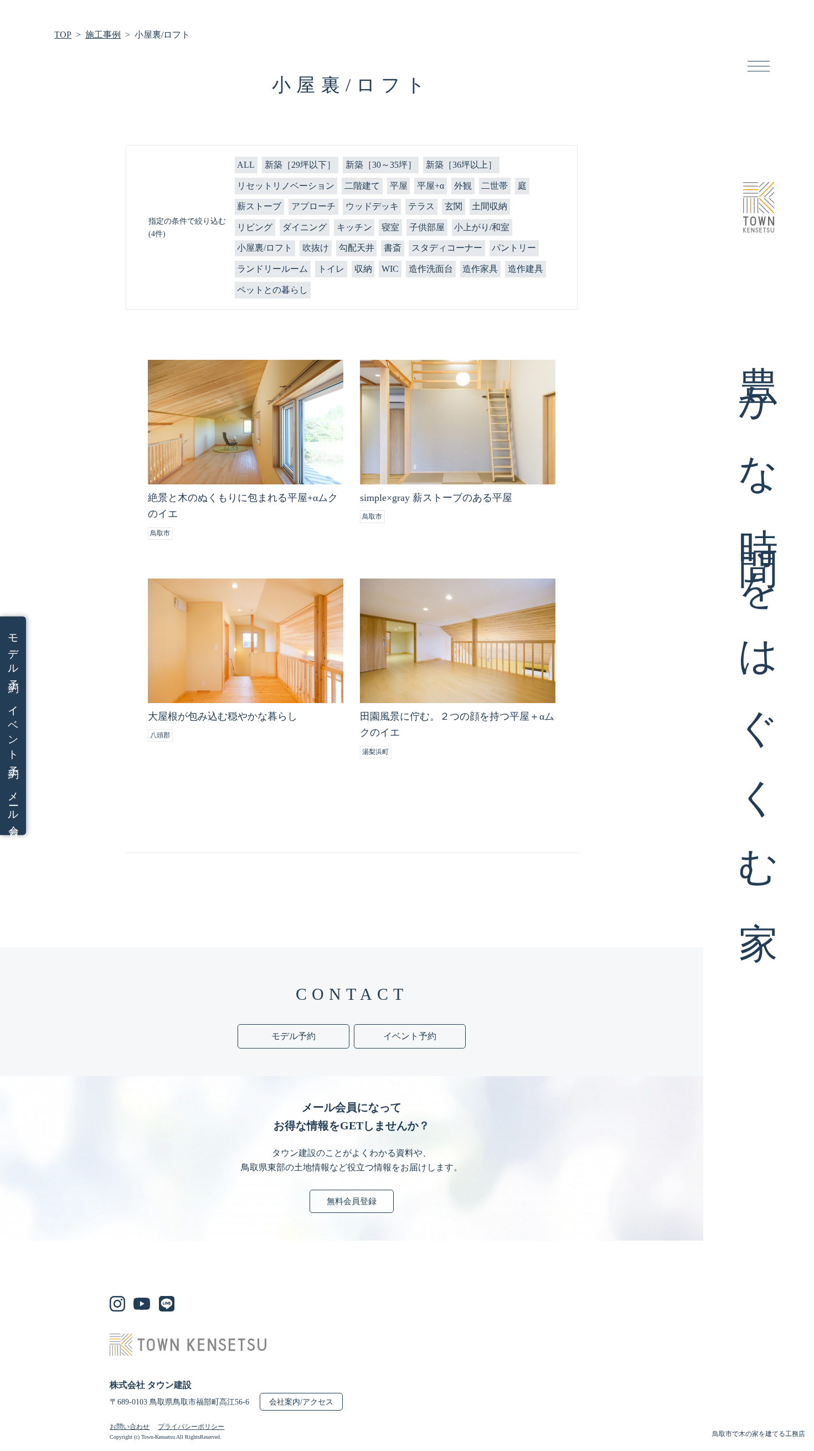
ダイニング (304, 227)
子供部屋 (427, 227)
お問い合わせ (130, 1427)
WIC (390, 268)
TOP (62, 34)
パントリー (514, 247)
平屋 (399, 185)
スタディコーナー (446, 247)
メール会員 (13, 804)
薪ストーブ (259, 206)
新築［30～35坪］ (381, 164)
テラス (421, 206)
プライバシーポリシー (191, 1427)
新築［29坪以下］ (300, 164)
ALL (246, 164)
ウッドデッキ (372, 206)
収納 (363, 268)
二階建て (362, 185)
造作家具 (480, 268)
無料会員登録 (352, 1201)
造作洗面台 (431, 268)
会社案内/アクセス (301, 1402)
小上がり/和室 (481, 227)
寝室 (390, 227)
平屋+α (430, 185)
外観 (463, 185)
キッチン (354, 227)
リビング (254, 227)
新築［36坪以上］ (461, 164)
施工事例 (103, 34)
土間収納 (489, 206)
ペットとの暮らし (272, 290)
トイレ (331, 268)
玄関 (453, 206)
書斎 (392, 247)
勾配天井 (356, 247)
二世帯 (494, 185)
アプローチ (313, 206)
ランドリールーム (272, 268)
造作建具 (525, 268)
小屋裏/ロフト (264, 247)
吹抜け (315, 247)
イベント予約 (13, 731)
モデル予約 (13, 652)
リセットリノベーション (285, 185)
